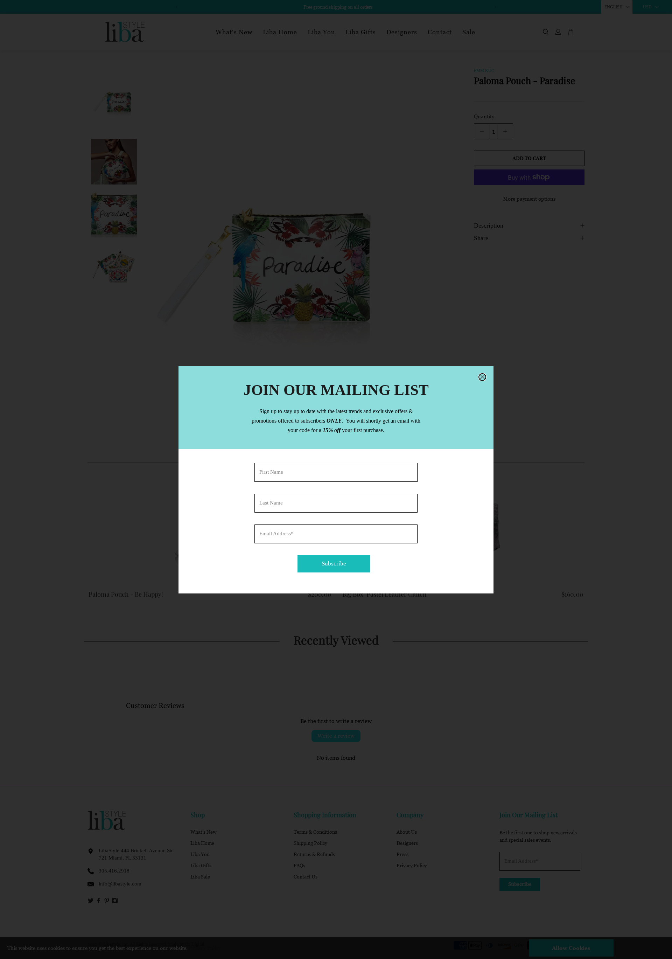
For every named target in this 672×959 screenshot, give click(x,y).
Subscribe (334, 563)
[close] (482, 377)
